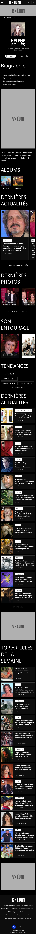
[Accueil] (15, 2)
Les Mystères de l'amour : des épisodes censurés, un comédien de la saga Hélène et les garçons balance (14, 247)
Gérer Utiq (16, 918)
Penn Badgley (9, 379)
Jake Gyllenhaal (10, 374)
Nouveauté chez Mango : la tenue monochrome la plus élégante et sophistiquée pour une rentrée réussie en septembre (24, 451)
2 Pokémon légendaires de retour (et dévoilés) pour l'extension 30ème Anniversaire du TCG (23, 417)
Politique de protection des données (17, 912)
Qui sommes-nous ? (27, 905)
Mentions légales (5, 909)
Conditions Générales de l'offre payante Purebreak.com (17, 915)
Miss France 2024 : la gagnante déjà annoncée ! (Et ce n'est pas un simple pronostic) (24, 736)
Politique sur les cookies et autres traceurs (22, 909)
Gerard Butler (9, 383)
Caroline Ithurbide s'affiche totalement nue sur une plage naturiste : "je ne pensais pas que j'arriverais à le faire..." (24, 692)
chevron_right (34, 56)
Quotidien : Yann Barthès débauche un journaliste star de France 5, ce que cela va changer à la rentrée (24, 789)
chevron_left (2, 56)
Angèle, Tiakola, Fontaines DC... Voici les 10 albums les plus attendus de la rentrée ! (23, 515)
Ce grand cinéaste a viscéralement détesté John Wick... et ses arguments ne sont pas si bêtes (24, 757)
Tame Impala (26, 383)
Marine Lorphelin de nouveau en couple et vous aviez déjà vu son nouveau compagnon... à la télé (24, 770)
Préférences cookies (25, 918)
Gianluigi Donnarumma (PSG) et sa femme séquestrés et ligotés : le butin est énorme (24, 849)
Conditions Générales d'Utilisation (11, 905)
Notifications (8, 918)
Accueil (3, 18)
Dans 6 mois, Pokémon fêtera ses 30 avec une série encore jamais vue (23, 579)
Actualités (24, 56)
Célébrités (8, 18)
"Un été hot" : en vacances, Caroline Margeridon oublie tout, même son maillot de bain (24, 672)
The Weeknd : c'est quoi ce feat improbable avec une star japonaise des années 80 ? (24, 564)
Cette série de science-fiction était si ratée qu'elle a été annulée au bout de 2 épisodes (23, 531)
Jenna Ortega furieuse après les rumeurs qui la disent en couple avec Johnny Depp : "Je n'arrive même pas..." (24, 818)
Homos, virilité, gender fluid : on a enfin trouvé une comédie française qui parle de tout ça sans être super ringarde (24, 805)
